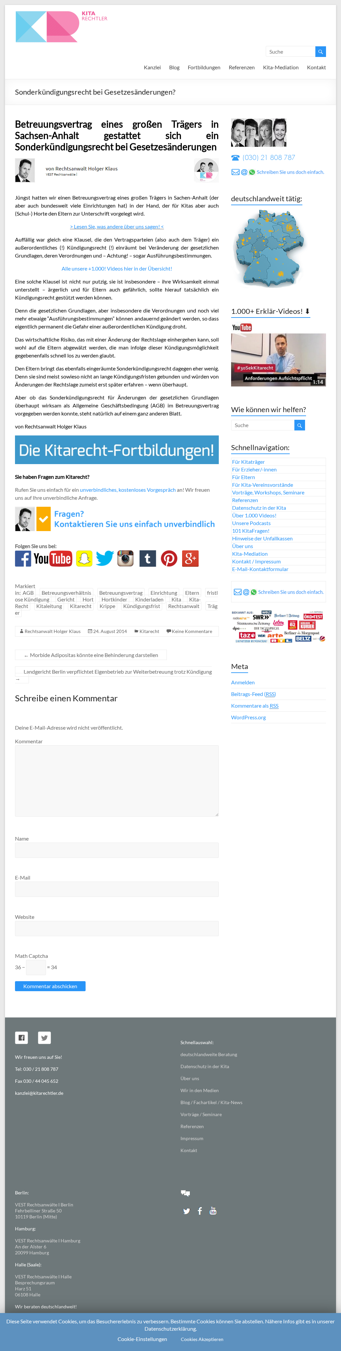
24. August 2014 (110, 631)
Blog (174, 67)
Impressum (191, 1138)
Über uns (242, 546)
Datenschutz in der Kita (259, 507)
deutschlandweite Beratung (208, 1054)
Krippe (107, 606)
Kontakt (316, 67)
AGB (28, 592)
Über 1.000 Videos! (254, 515)
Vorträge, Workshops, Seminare (268, 492)
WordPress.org (248, 717)
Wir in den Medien (199, 1090)
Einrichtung (164, 592)
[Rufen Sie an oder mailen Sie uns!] (117, 510)
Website (24, 917)
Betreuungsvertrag (121, 592)
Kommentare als (254, 705)
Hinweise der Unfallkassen (262, 538)
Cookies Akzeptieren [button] (202, 1339)
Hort (88, 599)
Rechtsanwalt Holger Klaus (53, 631)
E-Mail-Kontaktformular (260, 569)
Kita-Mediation (281, 67)
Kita (176, 599)
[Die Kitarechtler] (70, 13)
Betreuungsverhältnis (66, 592)
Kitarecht (81, 606)
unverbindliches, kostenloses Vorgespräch (128, 489)
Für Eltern (243, 477)
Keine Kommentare (192, 631)
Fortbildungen (204, 67)
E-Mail (22, 877)
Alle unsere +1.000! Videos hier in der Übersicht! (117, 268)
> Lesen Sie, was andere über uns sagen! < (117, 226)
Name (22, 838)
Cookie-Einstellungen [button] (142, 1339)
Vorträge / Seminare (201, 1114)
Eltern (192, 592)
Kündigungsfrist (141, 606)
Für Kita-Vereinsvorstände (262, 484)
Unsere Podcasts (251, 523)
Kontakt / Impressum (256, 561)
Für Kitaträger (248, 461)
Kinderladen (149, 599)
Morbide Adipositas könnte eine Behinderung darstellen (91, 655)
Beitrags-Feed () (253, 694)
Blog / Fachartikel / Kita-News (211, 1102)
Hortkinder (114, 599)
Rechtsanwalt (183, 606)
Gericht (66, 599)
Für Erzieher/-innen (254, 469)
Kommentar (29, 741)
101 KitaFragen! (250, 530)
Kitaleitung (49, 606)
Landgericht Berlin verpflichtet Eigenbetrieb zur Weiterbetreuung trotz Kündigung (113, 674)
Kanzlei (152, 67)
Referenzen (242, 67)
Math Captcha (31, 956)
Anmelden (243, 682)
